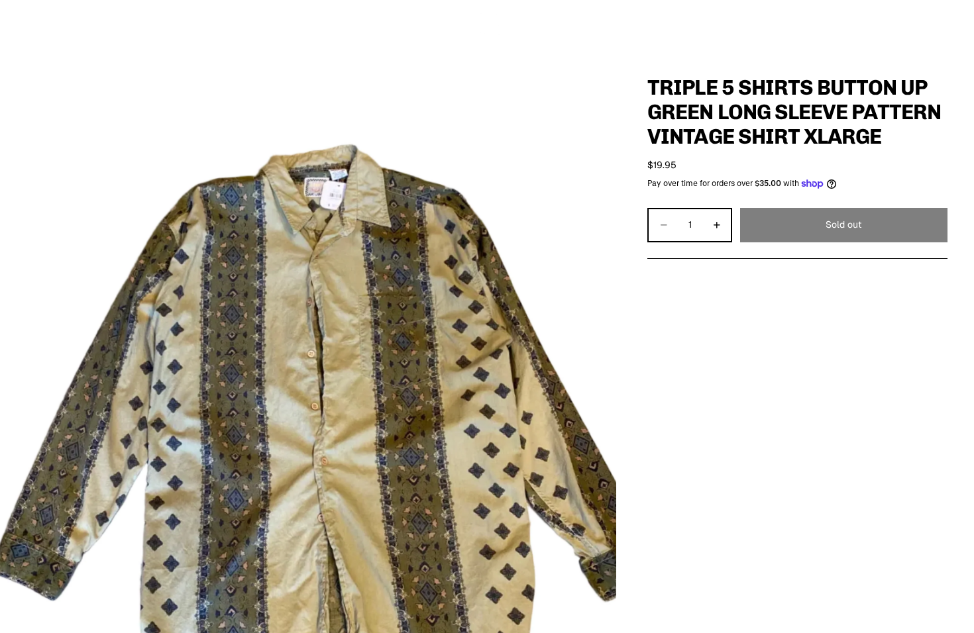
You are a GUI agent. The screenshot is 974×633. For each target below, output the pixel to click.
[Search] (876, 23)
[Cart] (932, 23)
